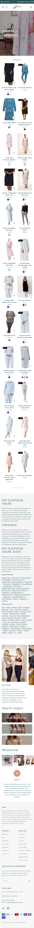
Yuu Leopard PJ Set (9, 335)
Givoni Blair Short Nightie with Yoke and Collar (25, 443)
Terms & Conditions (25, 850)
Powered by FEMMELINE (19, 922)
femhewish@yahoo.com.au (15, 902)
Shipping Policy (23, 857)
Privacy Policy (23, 854)
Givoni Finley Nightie (9, 123)
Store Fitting (22, 844)
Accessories (5, 850)
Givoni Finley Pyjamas (25, 87)
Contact (21, 841)
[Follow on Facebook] (3, 908)
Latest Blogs (23, 847)
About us (21, 834)
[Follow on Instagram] (8, 908)
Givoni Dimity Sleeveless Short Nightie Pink (9, 477)
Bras (3, 837)
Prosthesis (5, 834)
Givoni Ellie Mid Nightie (24, 475)
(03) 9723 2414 (10, 900)
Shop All (4, 854)
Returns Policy (23, 860)
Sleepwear (5, 841)
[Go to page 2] (21, 487)
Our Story (22, 837)
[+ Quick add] (14, 82)
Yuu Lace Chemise (25, 300)
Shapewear (5, 847)
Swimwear (5, 844)
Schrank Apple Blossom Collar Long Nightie (24, 265)
